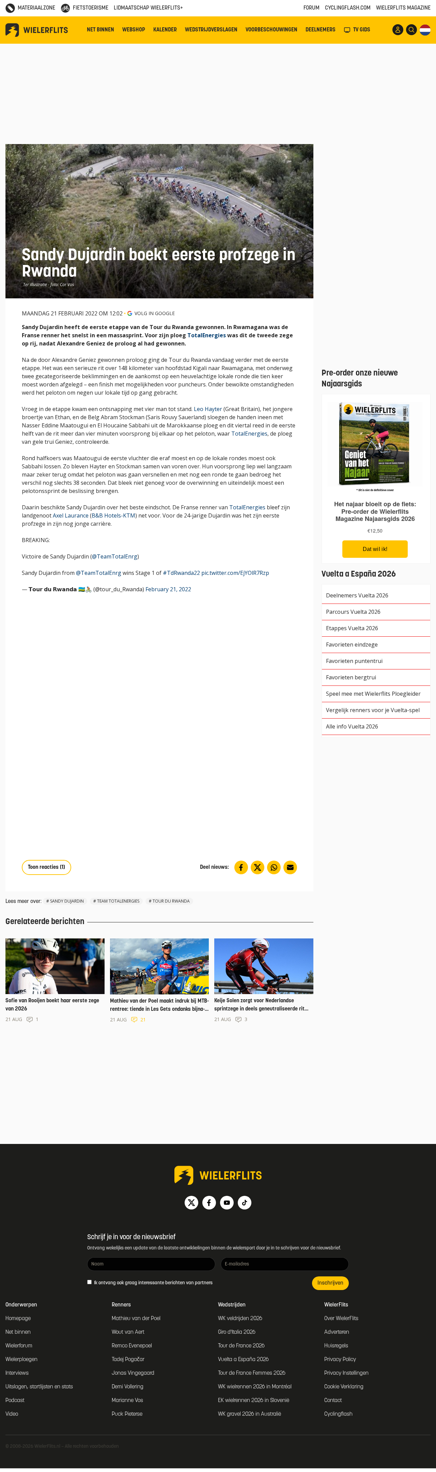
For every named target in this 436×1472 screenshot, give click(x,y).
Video (11, 1414)
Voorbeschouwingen (271, 30)
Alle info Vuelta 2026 (352, 726)
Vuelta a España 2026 (243, 1359)
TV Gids (361, 30)
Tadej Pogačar (128, 1359)
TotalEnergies (206, 335)
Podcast (15, 1400)
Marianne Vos (127, 1400)
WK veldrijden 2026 (240, 1318)
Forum (311, 8)
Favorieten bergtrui (351, 677)
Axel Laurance (71, 515)
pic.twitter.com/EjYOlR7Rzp (235, 573)
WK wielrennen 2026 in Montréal (255, 1387)
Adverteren (336, 1332)
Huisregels (336, 1346)
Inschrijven (330, 1283)
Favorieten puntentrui (354, 661)
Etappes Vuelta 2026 (352, 628)
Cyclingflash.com (348, 8)
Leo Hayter (208, 409)
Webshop (133, 30)
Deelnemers (321, 30)
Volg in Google (155, 313)
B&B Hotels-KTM (113, 515)
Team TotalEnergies (118, 901)
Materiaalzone (36, 8)
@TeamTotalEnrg (114, 556)
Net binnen (100, 30)
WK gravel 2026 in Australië (249, 1414)
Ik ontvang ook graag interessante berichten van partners (153, 1283)
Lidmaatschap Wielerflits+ (148, 8)
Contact (333, 1400)
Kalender (165, 30)
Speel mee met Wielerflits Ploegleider (373, 693)
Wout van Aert (128, 1332)
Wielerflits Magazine (403, 8)
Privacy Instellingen (346, 1373)
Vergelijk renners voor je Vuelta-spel (373, 710)
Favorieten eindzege (352, 644)
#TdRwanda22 (181, 573)
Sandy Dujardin (67, 901)
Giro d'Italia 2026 (236, 1332)
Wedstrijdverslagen (211, 30)
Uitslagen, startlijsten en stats (39, 1387)
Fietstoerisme (90, 8)
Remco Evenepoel (132, 1346)
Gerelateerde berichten (44, 922)
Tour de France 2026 (241, 1346)
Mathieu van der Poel (136, 1318)
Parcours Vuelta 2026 (353, 611)
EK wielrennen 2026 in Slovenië (253, 1400)
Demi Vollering (127, 1387)
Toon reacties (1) (46, 867)
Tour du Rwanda (171, 901)
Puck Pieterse (127, 1414)
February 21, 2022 (168, 589)
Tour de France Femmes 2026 (251, 1373)
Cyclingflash (338, 1414)
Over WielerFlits (341, 1318)
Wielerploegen (21, 1359)
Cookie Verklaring (343, 1387)
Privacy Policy (340, 1359)
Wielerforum (18, 1346)
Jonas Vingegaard (133, 1373)
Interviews (17, 1373)
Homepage (18, 1318)
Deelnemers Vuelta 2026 (357, 595)
